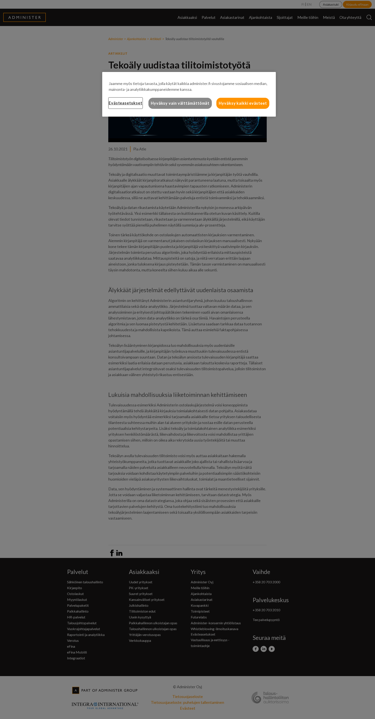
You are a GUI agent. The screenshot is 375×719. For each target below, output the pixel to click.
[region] (189, 94)
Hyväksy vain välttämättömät (180, 103)
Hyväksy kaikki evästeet (243, 103)
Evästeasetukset (125, 103)
